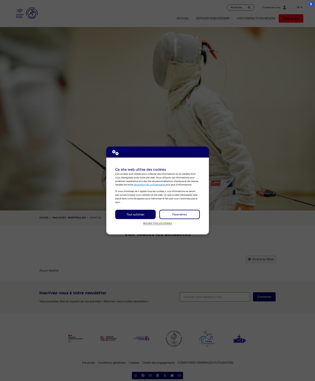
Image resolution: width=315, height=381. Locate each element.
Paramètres (179, 214)
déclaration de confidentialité (149, 184)
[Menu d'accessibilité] (311, 4)
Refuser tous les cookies (157, 223)
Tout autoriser (135, 214)
